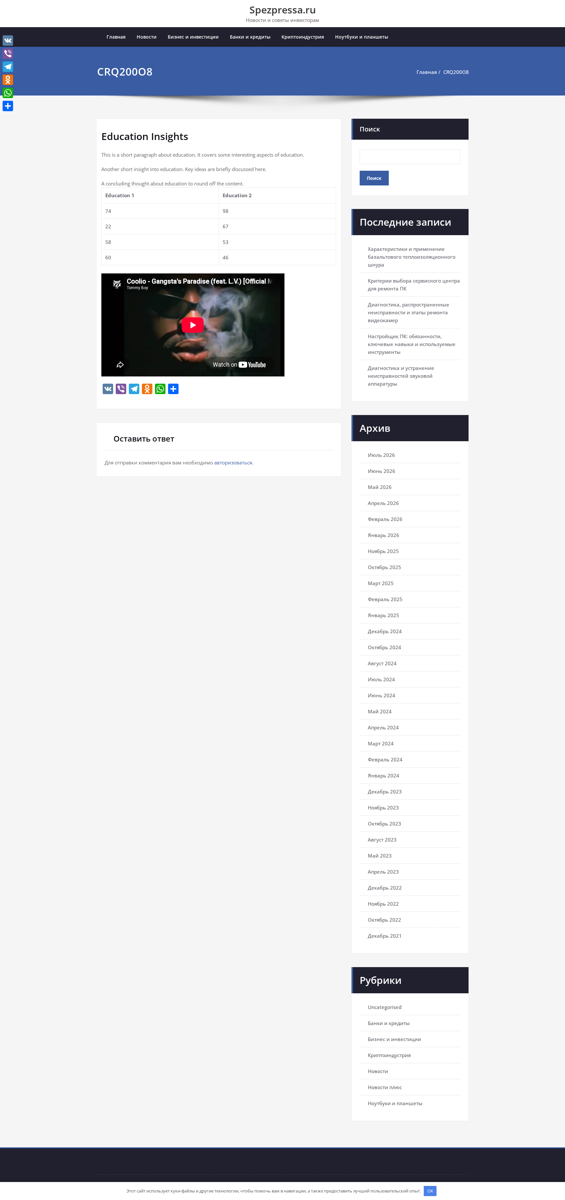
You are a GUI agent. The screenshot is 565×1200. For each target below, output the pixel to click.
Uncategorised (385, 1007)
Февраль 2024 (385, 759)
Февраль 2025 (385, 599)
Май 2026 (380, 487)
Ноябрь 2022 (383, 903)
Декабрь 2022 (385, 887)
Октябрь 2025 (384, 567)
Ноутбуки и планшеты (361, 37)
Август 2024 (382, 663)
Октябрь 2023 (384, 823)
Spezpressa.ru (282, 9)
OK (430, 1191)
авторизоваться (233, 462)
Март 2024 (381, 743)
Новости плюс (385, 1087)
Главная (116, 37)
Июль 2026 (381, 455)
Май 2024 (380, 711)
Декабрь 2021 (385, 935)
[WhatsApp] (7, 92)
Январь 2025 (383, 615)
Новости (147, 37)
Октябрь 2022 (384, 919)
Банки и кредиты (250, 37)
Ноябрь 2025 (383, 551)
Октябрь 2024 (384, 647)
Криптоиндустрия (303, 37)
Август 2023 (382, 839)
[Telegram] (7, 66)
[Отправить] (7, 106)
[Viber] (7, 53)
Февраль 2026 (385, 519)
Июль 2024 (381, 679)
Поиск (370, 129)
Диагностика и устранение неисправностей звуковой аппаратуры (401, 376)
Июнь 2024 (381, 695)
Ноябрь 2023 (383, 807)
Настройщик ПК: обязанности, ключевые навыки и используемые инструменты (411, 344)
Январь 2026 (383, 535)
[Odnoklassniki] (7, 79)
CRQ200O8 (456, 72)
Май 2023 (380, 855)
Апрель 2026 (383, 503)
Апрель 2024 (383, 727)
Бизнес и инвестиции (193, 37)
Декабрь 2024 (385, 631)
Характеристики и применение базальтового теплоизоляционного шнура (411, 257)
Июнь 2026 (381, 471)
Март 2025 (381, 583)
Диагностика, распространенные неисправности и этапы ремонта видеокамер (408, 312)
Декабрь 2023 (385, 791)
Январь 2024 (383, 775)
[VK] (7, 40)
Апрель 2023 (383, 871)
